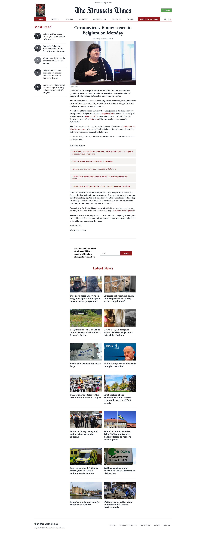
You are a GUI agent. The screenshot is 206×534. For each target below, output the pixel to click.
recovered (90, 116)
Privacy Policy (145, 525)
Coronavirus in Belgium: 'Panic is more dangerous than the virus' (101, 186)
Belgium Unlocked (149, 19)
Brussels (55, 19)
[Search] (165, 19)
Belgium (69, 19)
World (130, 19)
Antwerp (94, 119)
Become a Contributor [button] (128, 525)
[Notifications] (169, 19)
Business (83, 19)
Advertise (112, 525)
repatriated (107, 113)
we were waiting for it (123, 211)
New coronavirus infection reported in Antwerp (94, 169)
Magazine (40, 19)
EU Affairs (116, 19)
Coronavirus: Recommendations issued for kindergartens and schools (100, 177)
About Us (166, 525)
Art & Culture (99, 19)
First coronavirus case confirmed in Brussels (92, 161)
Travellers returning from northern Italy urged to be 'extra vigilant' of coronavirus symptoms (102, 152)
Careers (157, 525)
